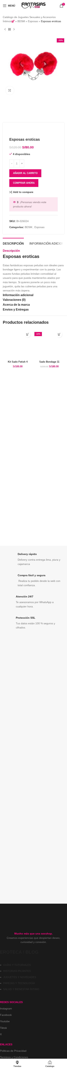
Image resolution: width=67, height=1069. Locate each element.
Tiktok (3, 1027)
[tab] (13, 243)
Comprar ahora (24, 182)
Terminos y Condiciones (14, 1057)
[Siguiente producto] (14, 29)
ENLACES (6, 1044)
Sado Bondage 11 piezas (49, 363)
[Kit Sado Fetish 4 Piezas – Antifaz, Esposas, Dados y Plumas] (18, 344)
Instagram (6, 1008)
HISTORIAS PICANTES (17, 970)
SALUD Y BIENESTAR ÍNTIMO (21, 989)
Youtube (5, 1021)
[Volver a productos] (9, 29)
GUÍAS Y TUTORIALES (17, 964)
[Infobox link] (33, 559)
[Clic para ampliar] (10, 90)
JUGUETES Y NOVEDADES (19, 977)
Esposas (33, 21)
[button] (27, 334)
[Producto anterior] (5, 29)
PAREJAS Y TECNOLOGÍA (19, 983)
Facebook (6, 1014)
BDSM (21, 21)
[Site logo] (33, 5)
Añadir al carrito (25, 173)
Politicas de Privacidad (13, 1050)
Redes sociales (11, 1002)
